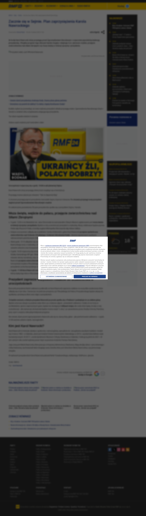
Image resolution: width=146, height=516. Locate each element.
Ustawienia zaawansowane (56, 276)
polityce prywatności (78, 265)
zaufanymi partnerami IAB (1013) (55, 245)
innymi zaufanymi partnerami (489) (78, 245)
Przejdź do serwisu (90, 276)
